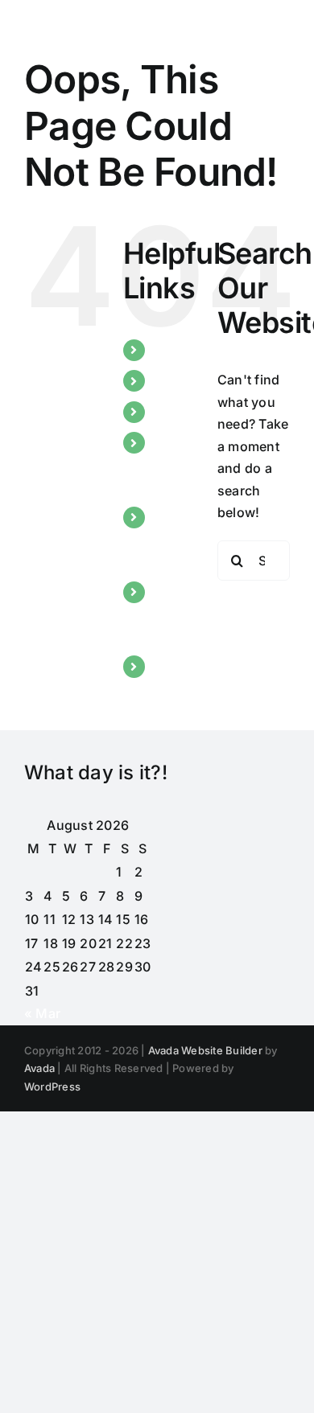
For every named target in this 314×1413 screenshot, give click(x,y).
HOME (174, 350)
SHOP (172, 666)
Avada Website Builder (205, 1050)
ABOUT (177, 380)
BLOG (172, 412)
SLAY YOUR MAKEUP (182, 464)
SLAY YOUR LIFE (172, 613)
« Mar (42, 1013)
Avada (39, 1068)
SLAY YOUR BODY (172, 539)
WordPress (52, 1086)
